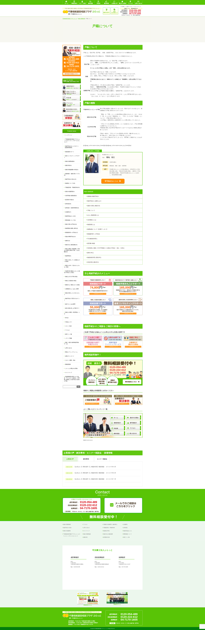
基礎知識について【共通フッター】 (97, 229)
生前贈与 (125, 524)
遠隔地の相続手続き (93, 196)
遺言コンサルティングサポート (72, 156)
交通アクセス (129, 6)
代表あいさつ (68, 322)
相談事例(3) (68, 255)
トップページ (68, 135)
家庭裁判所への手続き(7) (71, 232)
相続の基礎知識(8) (69, 161)
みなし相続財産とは (93, 215)
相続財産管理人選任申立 (94, 257)
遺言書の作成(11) (69, 199)
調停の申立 (90, 252)
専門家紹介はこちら (111, 181)
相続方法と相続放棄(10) (71, 244)
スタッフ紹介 (68, 326)
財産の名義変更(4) (69, 191)
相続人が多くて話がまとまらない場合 (72, 266)
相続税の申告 (106, 530)
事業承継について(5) (70, 220)
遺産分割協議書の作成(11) (71, 169)
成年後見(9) (68, 203)
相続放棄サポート (69, 151)
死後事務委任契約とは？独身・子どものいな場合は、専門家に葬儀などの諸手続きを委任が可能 (72, 379)
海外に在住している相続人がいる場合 (72, 260)
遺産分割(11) (68, 165)
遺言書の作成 (106, 537)
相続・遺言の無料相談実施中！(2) (71, 343)
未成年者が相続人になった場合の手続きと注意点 (72, 271)
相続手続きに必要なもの (94, 201)
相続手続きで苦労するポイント (72, 299)
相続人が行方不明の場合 (71, 276)
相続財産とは (91, 224)
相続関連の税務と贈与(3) (71, 228)
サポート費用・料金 (70, 360)
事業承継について (127, 534)
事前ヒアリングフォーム (71, 352)
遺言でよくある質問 (70, 304)
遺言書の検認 (91, 243)
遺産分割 (85, 537)
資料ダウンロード (69, 356)
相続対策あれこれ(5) (70, 216)
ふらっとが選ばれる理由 (71, 368)
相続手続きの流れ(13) (70, 179)
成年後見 (125, 527)
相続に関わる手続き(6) (71, 224)
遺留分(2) (67, 240)
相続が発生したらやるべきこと (72, 293)
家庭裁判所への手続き (93, 234)
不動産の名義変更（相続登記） (110, 524)
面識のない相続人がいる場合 (72, 284)
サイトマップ (137, 6)
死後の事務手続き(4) (70, 236)
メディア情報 (68, 338)
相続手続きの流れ (67, 527)
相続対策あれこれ (127, 530)
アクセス (67, 330)
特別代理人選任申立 (93, 262)
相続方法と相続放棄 (108, 534)
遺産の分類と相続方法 (93, 205)
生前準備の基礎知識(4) (71, 195)
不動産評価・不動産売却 (109, 527)
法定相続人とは (91, 220)
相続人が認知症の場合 (70, 280)
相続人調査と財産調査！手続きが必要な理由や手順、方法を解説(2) (72, 250)
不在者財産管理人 (92, 238)
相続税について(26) (70, 183)
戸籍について (91, 210)
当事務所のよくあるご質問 (72, 289)
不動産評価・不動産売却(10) (72, 187)
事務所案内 (68, 364)
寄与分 (67, 317)
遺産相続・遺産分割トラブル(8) (72, 174)
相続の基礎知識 (67, 524)
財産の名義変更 (67, 530)
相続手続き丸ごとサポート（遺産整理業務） (71, 146)
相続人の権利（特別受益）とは (72, 313)
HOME (123, 6)
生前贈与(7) (68, 212)
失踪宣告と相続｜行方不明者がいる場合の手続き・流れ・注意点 (105, 248)
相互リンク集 (68, 334)
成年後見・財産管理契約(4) (72, 207)
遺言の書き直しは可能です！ (72, 308)
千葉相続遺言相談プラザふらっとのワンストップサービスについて (72, 141)
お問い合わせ (68, 348)
